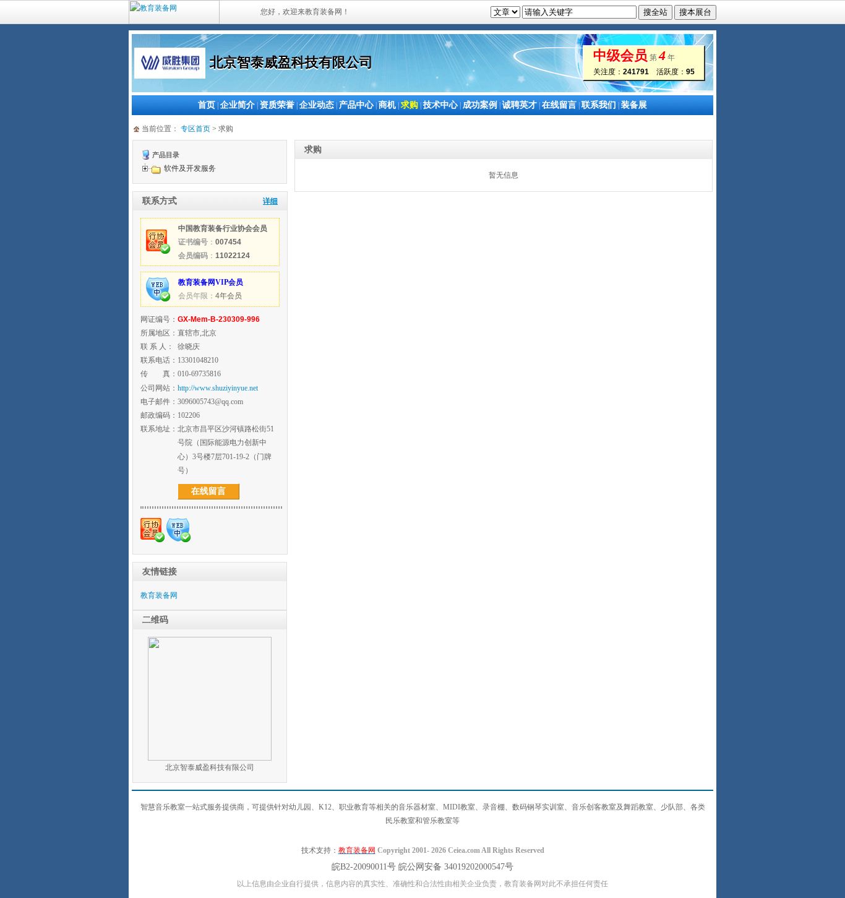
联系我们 (598, 105)
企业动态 (316, 105)
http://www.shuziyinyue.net (218, 388)
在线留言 (559, 105)
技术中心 (440, 105)
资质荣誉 (277, 105)
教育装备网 (159, 595)
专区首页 (195, 128)
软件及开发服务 (190, 168)
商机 (387, 105)
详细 (270, 201)
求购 (409, 105)
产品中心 (356, 105)
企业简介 (237, 105)
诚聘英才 (519, 105)
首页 (206, 105)
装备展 (634, 105)
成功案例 (480, 105)
